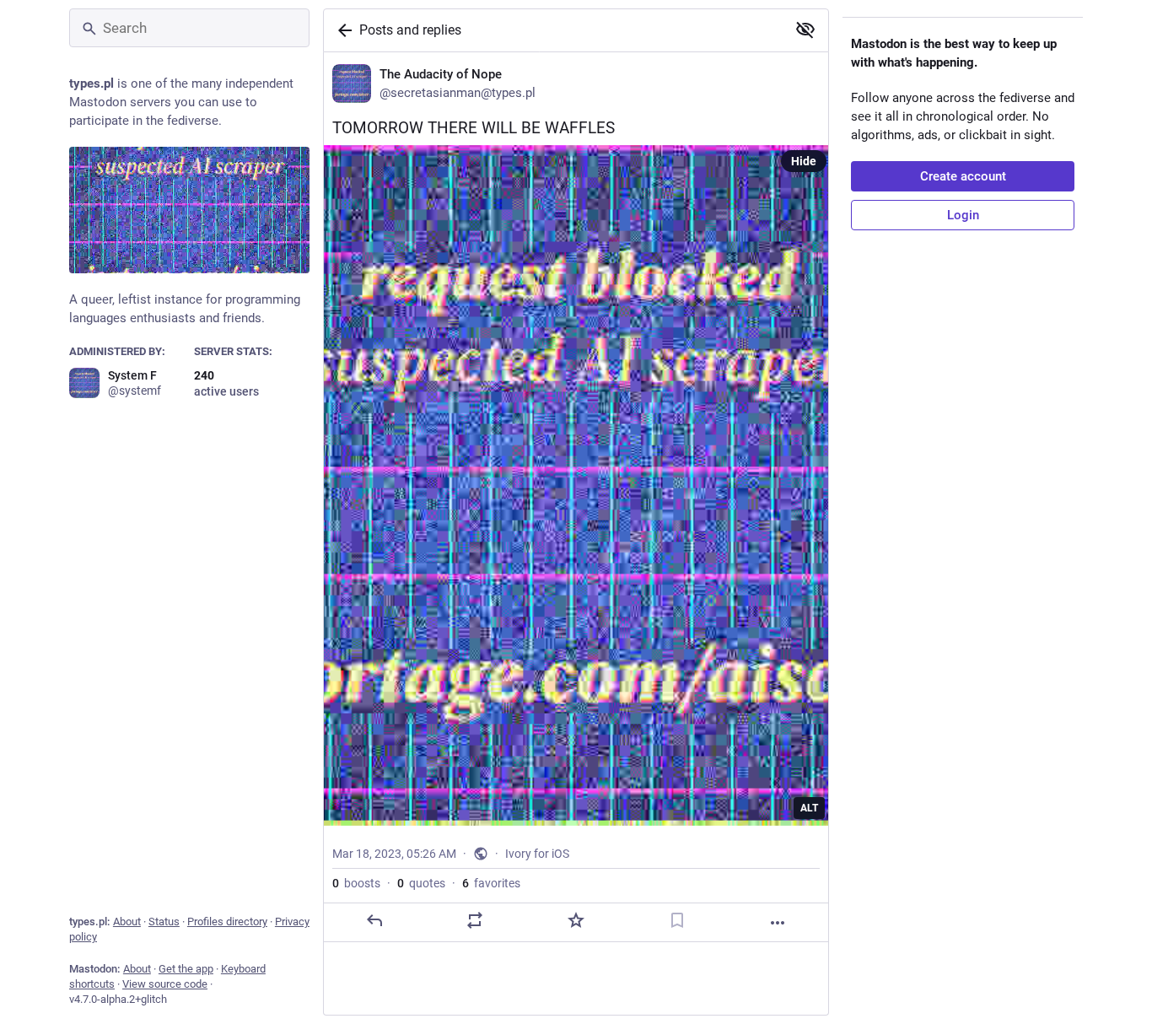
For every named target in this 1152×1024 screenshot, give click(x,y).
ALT (809, 808)
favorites (491, 883)
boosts (356, 883)
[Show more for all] (805, 29)
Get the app (186, 968)
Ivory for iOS (537, 853)
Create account (963, 176)
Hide (803, 161)
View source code (164, 984)
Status (164, 921)
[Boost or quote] (475, 920)
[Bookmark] (677, 920)
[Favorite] (576, 920)
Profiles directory (227, 921)
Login (963, 215)
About (127, 921)
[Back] (341, 30)
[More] (777, 923)
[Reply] (374, 920)
